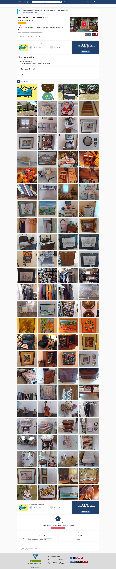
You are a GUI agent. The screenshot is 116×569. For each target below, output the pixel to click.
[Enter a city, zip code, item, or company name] (60, 2)
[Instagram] (76, 558)
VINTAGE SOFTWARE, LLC (38, 563)
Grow (52, 562)
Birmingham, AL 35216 (32, 548)
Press (59, 562)
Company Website (37, 47)
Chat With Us (36, 561)
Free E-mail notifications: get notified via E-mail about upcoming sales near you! (57, 555)
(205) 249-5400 (57, 47)
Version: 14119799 (35, 567)
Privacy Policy (61, 560)
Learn (49, 560)
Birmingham (27, 549)
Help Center (61, 563)
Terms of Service (61, 559)
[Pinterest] (82, 558)
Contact (49, 565)
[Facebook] (71, 558)
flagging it (78, 539)
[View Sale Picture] (27, 92)
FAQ (49, 559)
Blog (49, 563)
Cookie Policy (61, 565)
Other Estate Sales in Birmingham (30, 12)
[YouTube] (79, 558)
